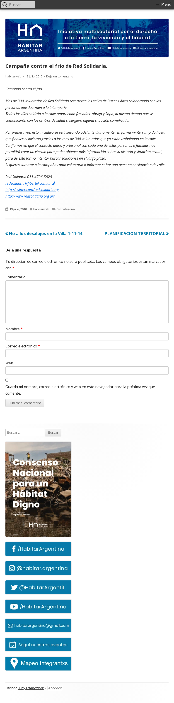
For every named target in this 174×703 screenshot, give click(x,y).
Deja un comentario (59, 76)
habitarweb (13, 76)
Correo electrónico (22, 346)
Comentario (15, 277)
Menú (166, 4)
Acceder (55, 688)
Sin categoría (66, 209)
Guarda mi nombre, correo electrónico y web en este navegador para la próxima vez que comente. (80, 390)
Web (9, 363)
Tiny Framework (31, 688)
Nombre (14, 328)
